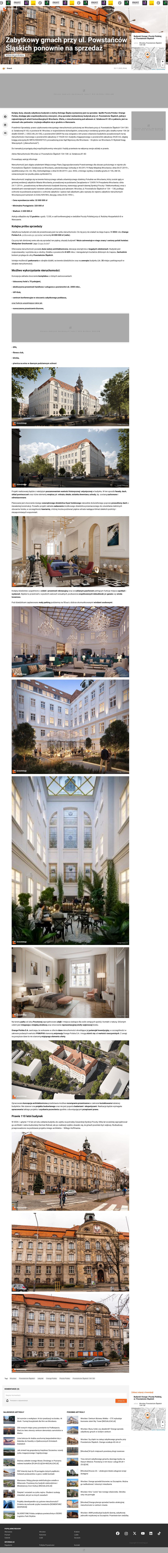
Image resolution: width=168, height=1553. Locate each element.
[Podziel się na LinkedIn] (5, 125)
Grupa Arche (43, 243)
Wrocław (142, 43)
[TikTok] (159, 1534)
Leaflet (153, 69)
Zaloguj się (121, 1401)
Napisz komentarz (13, 1395)
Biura (127, 9)
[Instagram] (126, 1534)
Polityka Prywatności (46, 1545)
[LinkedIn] (151, 1534)
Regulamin (8, 1545)
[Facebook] (117, 1534)
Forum (138, 9)
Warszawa (8, 1532)
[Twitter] (134, 1534)
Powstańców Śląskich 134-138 (84, 1378)
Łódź (41, 1538)
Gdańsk (7, 1538)
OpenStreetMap (160, 69)
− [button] (162, 65)
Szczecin (77, 1538)
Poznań (7, 1535)
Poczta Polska (65, 1378)
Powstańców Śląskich (27, 1378)
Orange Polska (51, 1378)
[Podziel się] (5, 117)
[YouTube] (143, 1534)
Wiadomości (151, 9)
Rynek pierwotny (113, 9)
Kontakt (77, 1545)
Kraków (77, 1532)
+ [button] (162, 61)
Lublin (76, 1535)
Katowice (42, 1535)
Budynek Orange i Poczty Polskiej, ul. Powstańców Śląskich (148, 37)
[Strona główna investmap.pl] (10, 9)
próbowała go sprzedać (32, 235)
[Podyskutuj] (5, 133)
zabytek (40, 1378)
